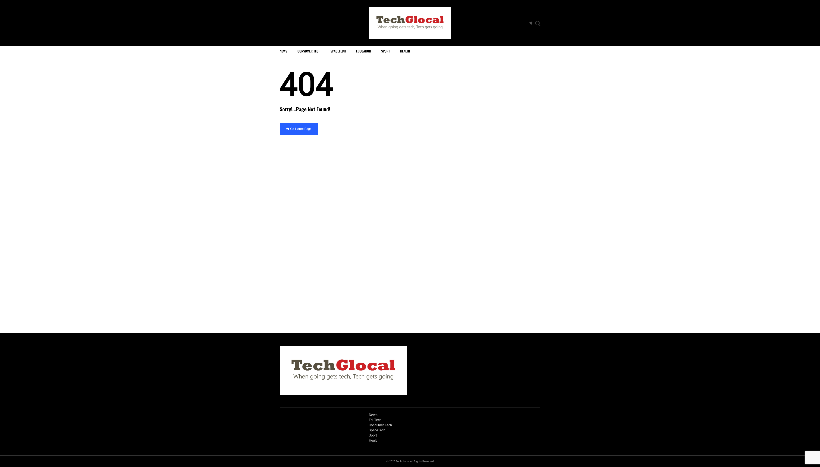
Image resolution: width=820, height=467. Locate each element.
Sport (385, 51)
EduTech (375, 420)
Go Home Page (300, 129)
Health (405, 51)
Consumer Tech (308, 51)
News (283, 51)
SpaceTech (338, 51)
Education (363, 51)
